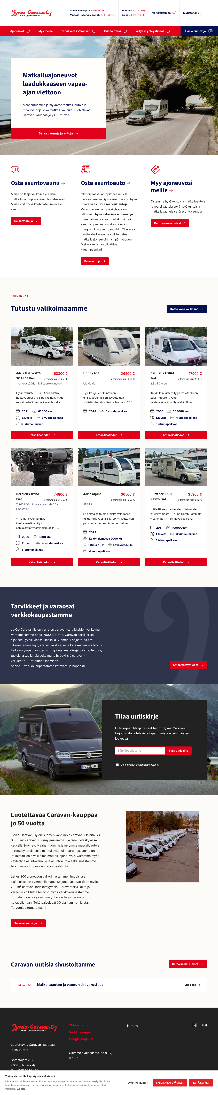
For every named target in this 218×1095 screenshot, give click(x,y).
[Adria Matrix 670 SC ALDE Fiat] (42, 346)
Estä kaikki (201, 1083)
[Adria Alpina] (109, 467)
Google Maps (79, 1039)
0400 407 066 (97, 11)
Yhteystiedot (78, 1025)
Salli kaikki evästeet (170, 1083)
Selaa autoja (92, 261)
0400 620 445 (108, 15)
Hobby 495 (91, 373)
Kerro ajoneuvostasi (167, 223)
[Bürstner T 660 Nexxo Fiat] (176, 467)
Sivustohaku (191, 12)
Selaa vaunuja (23, 221)
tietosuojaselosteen (147, 765)
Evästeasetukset (137, 1083)
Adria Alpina (92, 494)
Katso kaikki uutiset (185, 964)
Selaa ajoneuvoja (25, 923)
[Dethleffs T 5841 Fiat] (176, 346)
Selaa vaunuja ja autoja (56, 133)
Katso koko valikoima (184, 309)
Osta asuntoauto (103, 183)
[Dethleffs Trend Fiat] (42, 467)
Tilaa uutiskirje (178, 750)
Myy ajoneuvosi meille (171, 186)
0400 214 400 (138, 15)
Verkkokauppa (161, 12)
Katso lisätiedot (39, 435)
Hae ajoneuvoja (195, 31)
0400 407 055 (138, 11)
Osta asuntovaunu (35, 183)
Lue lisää (21, 1089)
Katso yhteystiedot (186, 665)
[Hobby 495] (109, 346)
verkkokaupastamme (39, 666)
